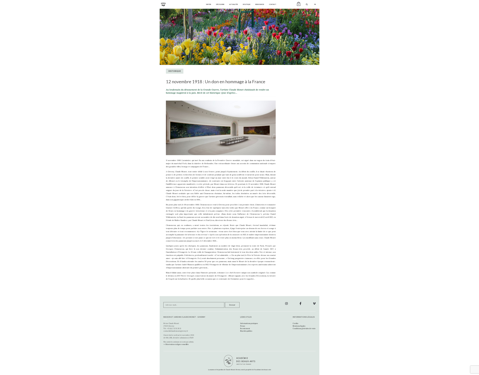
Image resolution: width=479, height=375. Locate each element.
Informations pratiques (249, 323)
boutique (246, 4)
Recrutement (245, 328)
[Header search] (307, 4)
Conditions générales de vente (304, 328)
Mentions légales (299, 326)
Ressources (259, 4)
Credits (295, 323)
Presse (242, 326)
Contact (272, 4)
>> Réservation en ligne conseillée (176, 344)
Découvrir (220, 4)
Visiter (208, 4)
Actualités (233, 4)
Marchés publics (246, 331)
